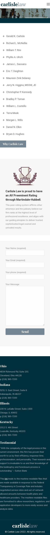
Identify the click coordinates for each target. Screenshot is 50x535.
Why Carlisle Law (13, 144)
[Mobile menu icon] (48, 4)
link (6, 478)
